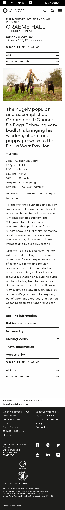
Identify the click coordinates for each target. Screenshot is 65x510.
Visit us (11, 55)
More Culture (10, 427)
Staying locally (17, 339)
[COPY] (37, 46)
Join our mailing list (47, 411)
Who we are (10, 415)
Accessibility (15, 355)
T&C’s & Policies (45, 415)
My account (53, 3)
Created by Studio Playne (12, 505)
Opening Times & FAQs (16, 411)
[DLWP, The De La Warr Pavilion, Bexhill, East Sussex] (13, 10)
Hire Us (7, 435)
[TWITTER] (23, 46)
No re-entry (15, 331)
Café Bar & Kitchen (14, 431)
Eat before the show (21, 323)
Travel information (20, 347)
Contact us (42, 427)
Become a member (19, 61)
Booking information (21, 316)
